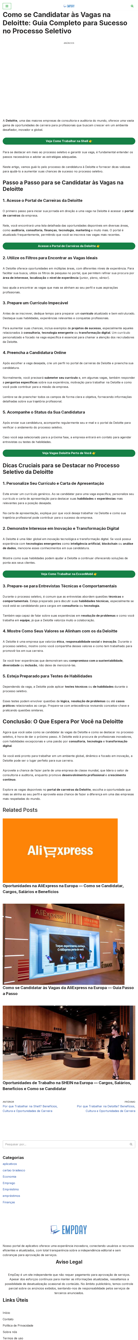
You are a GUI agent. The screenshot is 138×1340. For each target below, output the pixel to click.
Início (6, 1313)
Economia (9, 1176)
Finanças (9, 1202)
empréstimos (11, 1196)
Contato (8, 1319)
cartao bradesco (14, 1170)
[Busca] (132, 6)
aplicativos (10, 1164)
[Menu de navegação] (7, 6)
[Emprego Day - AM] (69, 6)
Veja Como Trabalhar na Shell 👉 (69, 141)
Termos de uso (13, 1338)
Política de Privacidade (18, 1325)
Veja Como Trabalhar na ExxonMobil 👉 (69, 574)
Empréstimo (11, 1189)
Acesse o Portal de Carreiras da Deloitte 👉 (69, 246)
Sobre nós (10, 1332)
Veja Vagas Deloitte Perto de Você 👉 (69, 453)
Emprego (9, 1183)
